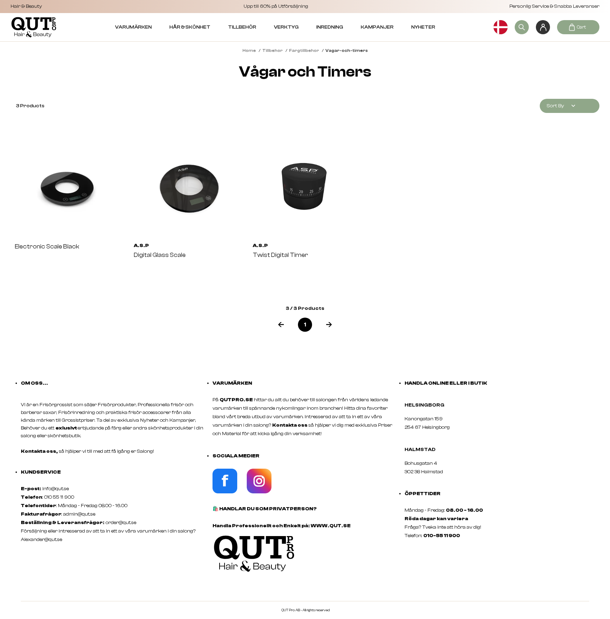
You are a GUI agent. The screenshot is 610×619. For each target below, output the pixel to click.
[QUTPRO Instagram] (259, 492)
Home (249, 50)
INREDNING (329, 27)
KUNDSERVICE (41, 472)
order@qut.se (121, 522)
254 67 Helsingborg (427, 427)
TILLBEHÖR (242, 27)
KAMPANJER (377, 27)
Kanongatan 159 (434, 419)
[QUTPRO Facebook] (225, 492)
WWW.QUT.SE (331, 526)
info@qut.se (55, 489)
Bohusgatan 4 (421, 463)
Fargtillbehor (304, 50)
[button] (281, 325)
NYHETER (423, 27)
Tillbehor (272, 50)
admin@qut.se (79, 514)
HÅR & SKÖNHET (189, 27)
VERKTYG (286, 27)
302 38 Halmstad (424, 472)
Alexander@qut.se (41, 539)
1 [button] (305, 324)
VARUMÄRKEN (133, 27)
